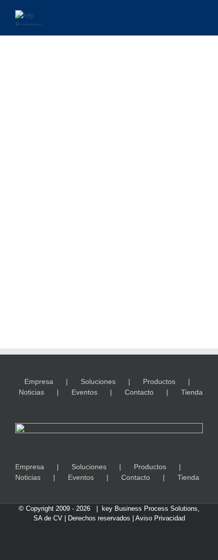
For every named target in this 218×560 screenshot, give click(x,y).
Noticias (31, 392)
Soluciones (98, 381)
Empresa (38, 381)
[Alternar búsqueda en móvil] (180, 15)
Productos (159, 381)
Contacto (139, 392)
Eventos (84, 392)
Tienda (192, 392)
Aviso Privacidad (160, 518)
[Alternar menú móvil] (199, 15)
